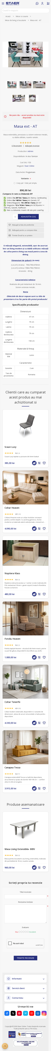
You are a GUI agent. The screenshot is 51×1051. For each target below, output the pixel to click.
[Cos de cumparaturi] (48, 3)
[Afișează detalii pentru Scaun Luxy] (25, 426)
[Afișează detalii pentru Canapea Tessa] (25, 747)
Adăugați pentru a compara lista (24, 230)
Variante (25, 178)
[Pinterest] (19, 1013)
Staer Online (29, 166)
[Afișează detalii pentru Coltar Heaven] (25, 487)
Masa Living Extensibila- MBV (20, 849)
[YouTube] (31, 1013)
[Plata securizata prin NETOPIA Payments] (12, 1034)
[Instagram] (44, 1013)
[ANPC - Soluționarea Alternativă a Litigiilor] (29, 1034)
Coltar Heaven (12, 507)
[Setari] (5, 1046)
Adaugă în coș (28, 217)
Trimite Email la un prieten (22, 235)
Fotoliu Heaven (12, 638)
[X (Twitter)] (13, 1013)
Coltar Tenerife (12, 702)
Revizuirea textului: (25, 902)
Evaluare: (25, 927)
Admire (30, 151)
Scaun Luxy (10, 447)
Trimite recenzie (25, 958)
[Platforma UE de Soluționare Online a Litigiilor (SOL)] (25, 1043)
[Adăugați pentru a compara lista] (39, 463)
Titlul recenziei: (25, 892)
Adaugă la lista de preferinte (23, 225)
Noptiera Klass (12, 573)
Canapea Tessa (12, 767)
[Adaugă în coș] (34, 463)
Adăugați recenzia (32, 146)
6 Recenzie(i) (17, 146)
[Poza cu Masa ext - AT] (12, 85)
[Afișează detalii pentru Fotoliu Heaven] (25, 618)
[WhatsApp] (37, 3)
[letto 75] (25, 682)
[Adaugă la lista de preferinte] (44, 463)
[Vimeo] (25, 1013)
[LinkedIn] (37, 1013)
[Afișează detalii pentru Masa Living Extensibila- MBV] (25, 829)
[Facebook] (6, 1013)
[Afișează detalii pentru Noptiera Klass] (25, 553)
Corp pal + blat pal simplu (26, 183)
